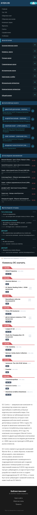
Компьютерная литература (11, 89)
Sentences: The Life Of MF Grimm (16, 363)
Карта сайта (19, 498)
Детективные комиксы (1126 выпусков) (16, 318)
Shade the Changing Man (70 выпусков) (15, 336)
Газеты (4, 29)
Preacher (8, 369)
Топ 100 (4, 12)
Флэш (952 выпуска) (12, 311)
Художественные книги (10, 45)
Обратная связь (18, 501)
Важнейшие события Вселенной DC (13, 300)
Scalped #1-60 (10, 329)
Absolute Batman (11, 281)
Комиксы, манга (7, 52)
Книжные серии (7, 22)
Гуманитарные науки (9, 64)
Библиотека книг (8, 258)
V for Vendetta (10, 347)
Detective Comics (11, 386)
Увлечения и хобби (8, 77)
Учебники (5, 36)
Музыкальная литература (10, 83)
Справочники (6, 32)
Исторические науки (9, 70)
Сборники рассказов (8, 19)
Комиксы (16, 258)
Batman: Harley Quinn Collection (16, 353)
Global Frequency (11, 271)
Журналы (5, 26)
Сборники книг (7, 16)
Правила (18, 504)
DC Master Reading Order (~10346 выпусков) (16, 288)
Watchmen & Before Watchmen (16, 392)
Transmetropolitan (12, 379)
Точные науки (6, 58)
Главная (4, 9)
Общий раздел (7, 95)
